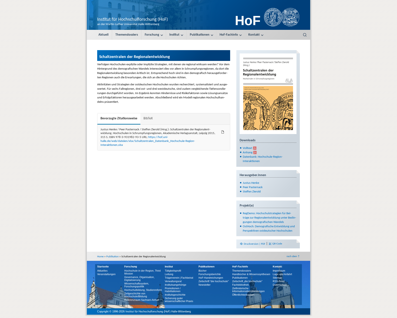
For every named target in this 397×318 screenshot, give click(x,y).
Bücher (202, 270)
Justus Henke (251, 183)
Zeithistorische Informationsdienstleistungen (248, 290)
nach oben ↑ (293, 256)
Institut (174, 34)
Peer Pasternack (253, 187)
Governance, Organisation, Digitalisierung (139, 279)
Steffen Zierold (252, 191)
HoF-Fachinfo (229, 34)
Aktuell (103, 34)
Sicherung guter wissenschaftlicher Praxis (179, 300)
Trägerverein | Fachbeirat (179, 277)
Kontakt (254, 34)
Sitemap (277, 277)
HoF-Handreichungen (210, 277)
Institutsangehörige (175, 284)
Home (100, 256)
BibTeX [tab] (148, 118)
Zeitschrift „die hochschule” (247, 281)
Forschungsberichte (209, 274)
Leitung (169, 274)
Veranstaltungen (106, 274)
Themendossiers (126, 34)
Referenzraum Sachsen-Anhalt (141, 300)
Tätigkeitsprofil (173, 270)
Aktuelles (102, 270)
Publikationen (199, 34)
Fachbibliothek (240, 284)
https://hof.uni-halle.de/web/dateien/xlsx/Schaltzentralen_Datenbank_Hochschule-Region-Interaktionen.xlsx (147, 141)
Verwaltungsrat (173, 281)
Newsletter (204, 284)
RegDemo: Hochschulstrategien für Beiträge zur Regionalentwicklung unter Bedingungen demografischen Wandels (269, 218)
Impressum (279, 270)
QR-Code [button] (277, 244)
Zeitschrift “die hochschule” (213, 281)
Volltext (247, 148)
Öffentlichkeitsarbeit (243, 294)
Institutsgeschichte (175, 294)
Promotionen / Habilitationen (173, 290)
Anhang (247, 152)
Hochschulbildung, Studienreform (143, 290)
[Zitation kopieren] (223, 132)
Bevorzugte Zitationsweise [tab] (118, 118)
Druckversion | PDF (254, 244)
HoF (248, 20)
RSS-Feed (279, 281)
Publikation (112, 256)
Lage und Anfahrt (282, 274)
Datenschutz (280, 284)
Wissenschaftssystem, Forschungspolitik (136, 285)
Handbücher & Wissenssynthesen (251, 274)
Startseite (103, 266)
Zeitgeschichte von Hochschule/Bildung (135, 295)
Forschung (152, 34)
